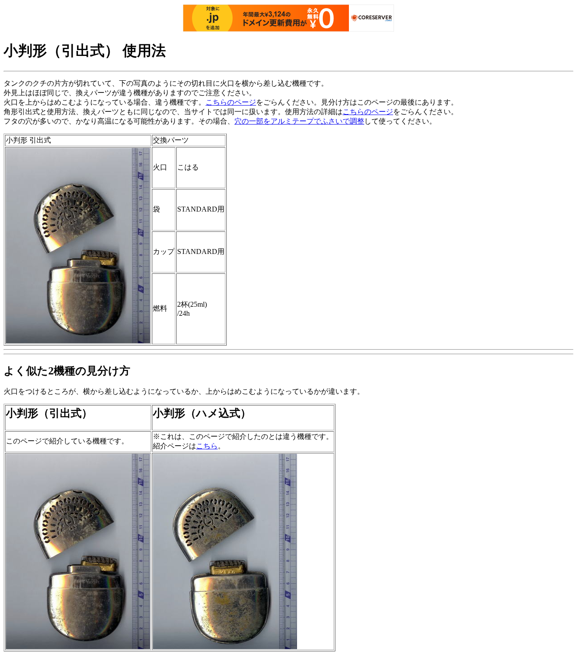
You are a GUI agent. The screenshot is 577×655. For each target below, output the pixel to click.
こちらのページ (231, 102)
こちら (207, 446)
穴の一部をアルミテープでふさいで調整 (299, 121)
